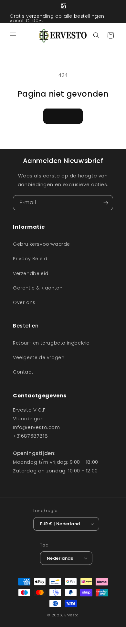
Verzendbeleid (30, 273)
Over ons (24, 302)
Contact (23, 372)
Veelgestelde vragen (38, 357)
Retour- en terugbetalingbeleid (51, 343)
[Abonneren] (106, 202)
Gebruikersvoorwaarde (41, 244)
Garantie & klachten (37, 288)
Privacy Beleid (30, 258)
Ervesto (71, 615)
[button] (13, 35)
